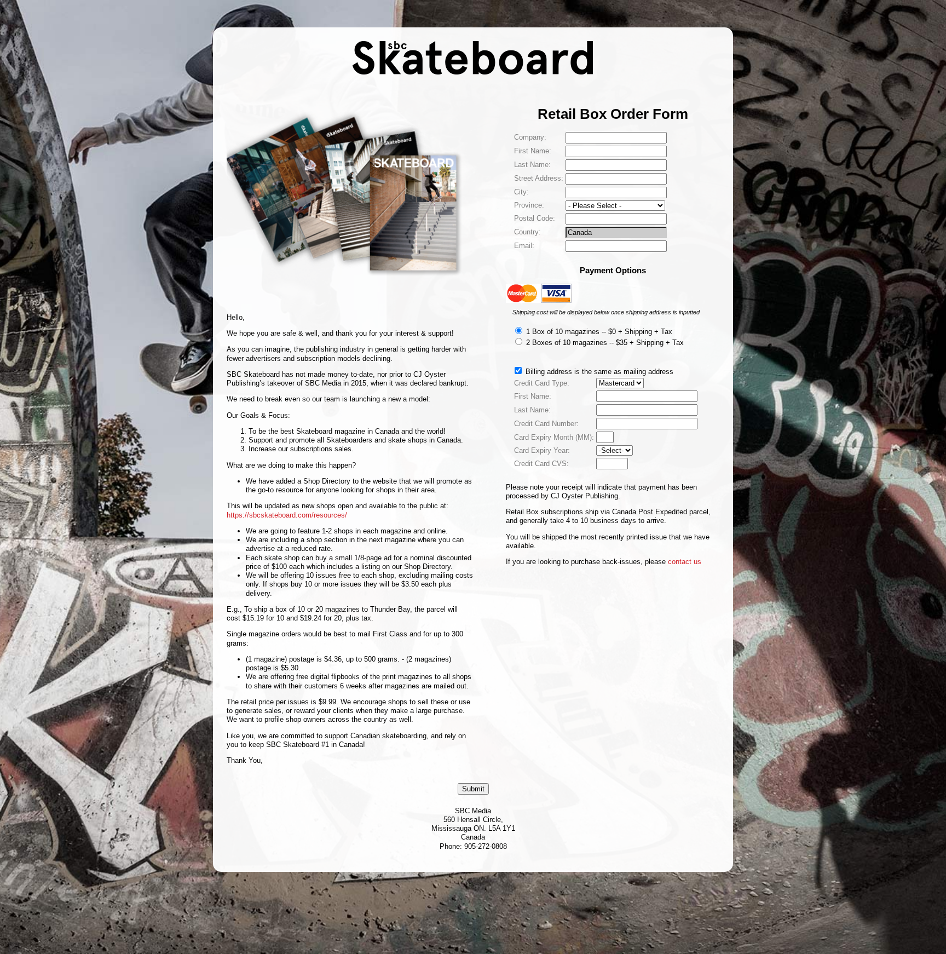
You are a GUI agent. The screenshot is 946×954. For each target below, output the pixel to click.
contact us (684, 562)
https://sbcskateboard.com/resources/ (287, 515)
